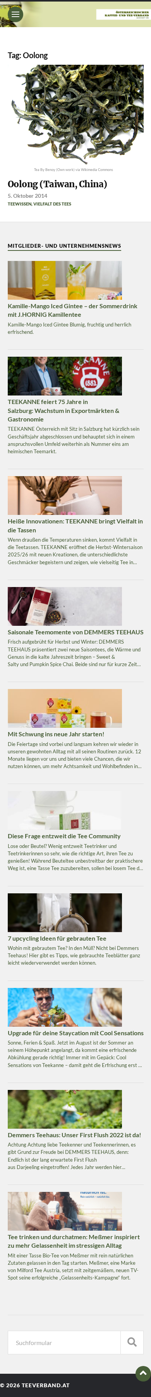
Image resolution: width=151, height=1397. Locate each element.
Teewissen (19, 203)
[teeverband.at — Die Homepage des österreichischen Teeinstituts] (75, 14)
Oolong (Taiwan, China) (57, 184)
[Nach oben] (143, 1373)
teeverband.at (46, 1385)
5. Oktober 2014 (27, 195)
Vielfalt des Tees (52, 203)
